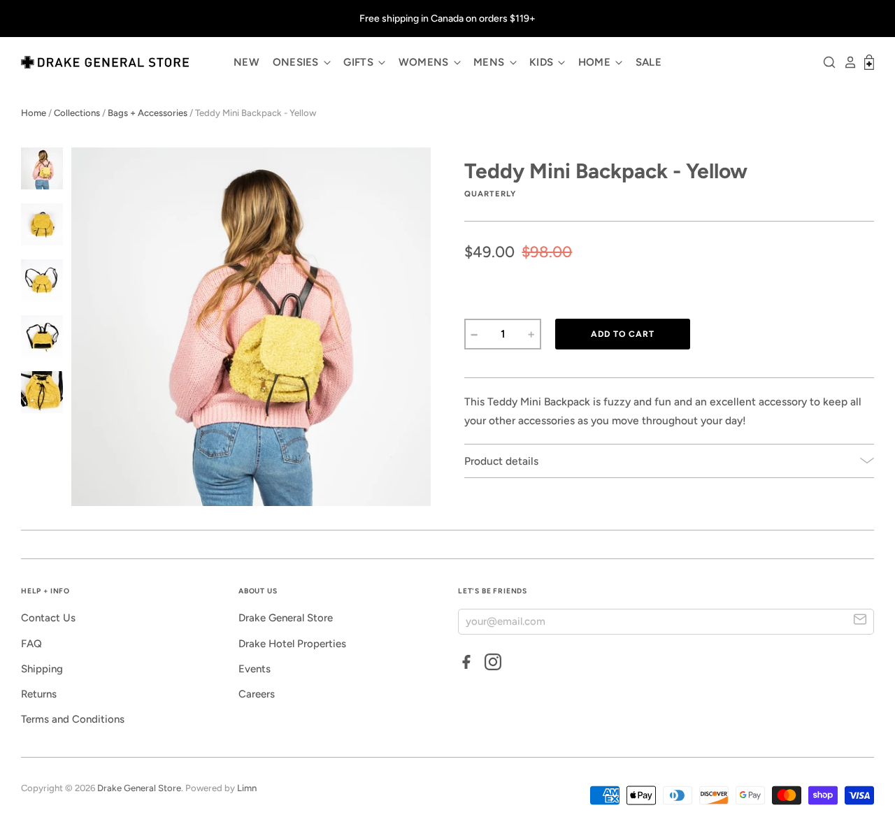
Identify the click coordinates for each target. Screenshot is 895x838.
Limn (247, 788)
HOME (596, 62)
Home (33, 113)
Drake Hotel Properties (292, 643)
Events (254, 669)
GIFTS (359, 62)
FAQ (31, 643)
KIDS (543, 62)
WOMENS (425, 62)
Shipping (42, 669)
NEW (246, 62)
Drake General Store (285, 618)
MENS (490, 62)
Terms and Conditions (72, 719)
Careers (256, 694)
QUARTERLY (489, 193)
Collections (77, 113)
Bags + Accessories (147, 113)
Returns (39, 694)
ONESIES (297, 62)
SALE (648, 62)
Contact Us (48, 618)
